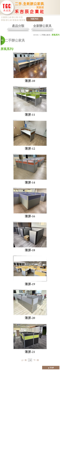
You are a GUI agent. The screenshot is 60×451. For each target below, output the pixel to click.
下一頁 (36, 360)
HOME (36, 35)
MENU (35, 19)
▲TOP (51, 367)
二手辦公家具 (45, 35)
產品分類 (18, 26)
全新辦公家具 (42, 26)
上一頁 (24, 360)
